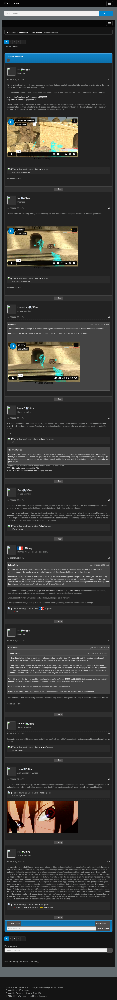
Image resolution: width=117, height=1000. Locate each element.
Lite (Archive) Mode (40, 987)
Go (110, 950)
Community (23, 32)
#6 (109, 558)
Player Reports (36, 32)
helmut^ (21, 408)
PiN (19, 851)
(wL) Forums (11, 32)
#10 (108, 862)
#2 (109, 208)
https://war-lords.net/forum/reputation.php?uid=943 (32, 471)
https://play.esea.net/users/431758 (25, 468)
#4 (109, 418)
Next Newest (101, 924)
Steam (18, 993)
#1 (109, 80)
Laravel (27, 990)
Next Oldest (15, 924)
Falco (20, 490)
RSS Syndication (56, 987)
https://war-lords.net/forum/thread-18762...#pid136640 (58, 591)
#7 (109, 641)
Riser (35, 993)
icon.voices (16, 172)
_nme (20, 769)
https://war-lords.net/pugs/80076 (23, 100)
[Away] (28, 548)
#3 (109, 317)
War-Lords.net (11, 3)
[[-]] (10, 169)
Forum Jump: (10, 946)
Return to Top (24, 987)
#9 (109, 779)
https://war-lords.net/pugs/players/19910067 (30, 97)
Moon (23, 796)
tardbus (21, 723)
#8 (109, 734)
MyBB (18, 990)
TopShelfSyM (25, 172)
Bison (28, 993)
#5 (109, 500)
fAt (18, 69)
